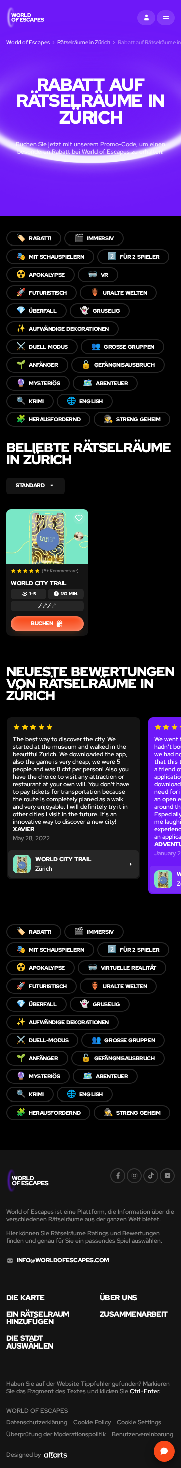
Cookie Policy (92, 1422)
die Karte (25, 1298)
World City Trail (39, 583)
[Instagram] (134, 1175)
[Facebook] (117, 1175)
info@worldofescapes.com (63, 1260)
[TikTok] (150, 1175)
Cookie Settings (139, 1422)
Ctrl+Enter (144, 1391)
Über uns (118, 1298)
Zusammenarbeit (134, 1314)
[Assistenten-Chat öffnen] (164, 1451)
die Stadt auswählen (29, 1342)
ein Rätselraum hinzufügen (37, 1318)
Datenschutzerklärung (36, 1422)
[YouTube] (167, 1175)
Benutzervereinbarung (142, 1434)
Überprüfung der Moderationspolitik (56, 1434)
